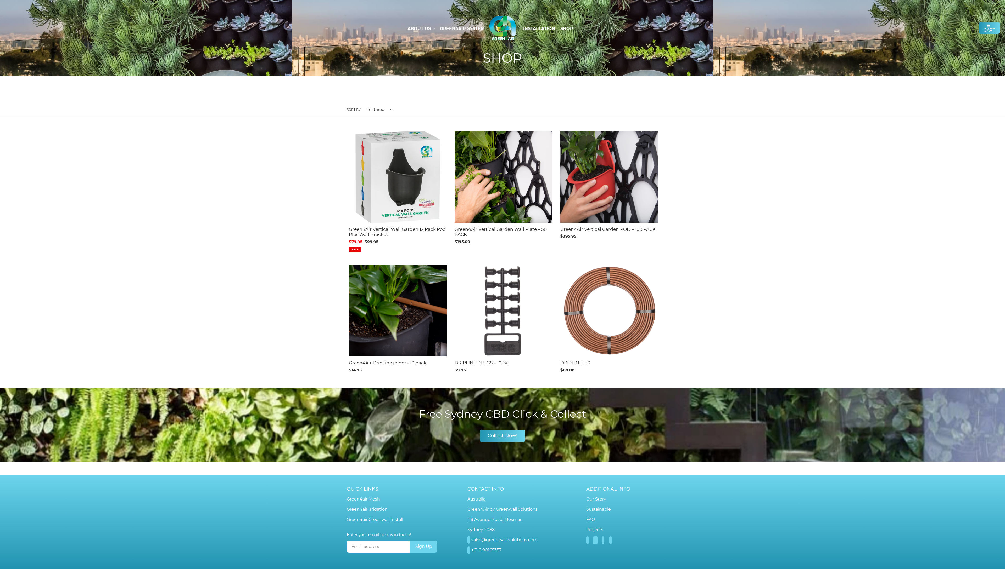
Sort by (354, 110)
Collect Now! (502, 436)
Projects (594, 529)
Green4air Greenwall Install (375, 519)
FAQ (590, 519)
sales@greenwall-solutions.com (504, 539)
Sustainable (598, 509)
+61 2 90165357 (486, 550)
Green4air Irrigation (367, 509)
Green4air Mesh (363, 499)
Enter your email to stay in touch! (379, 534)
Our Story (596, 499)
